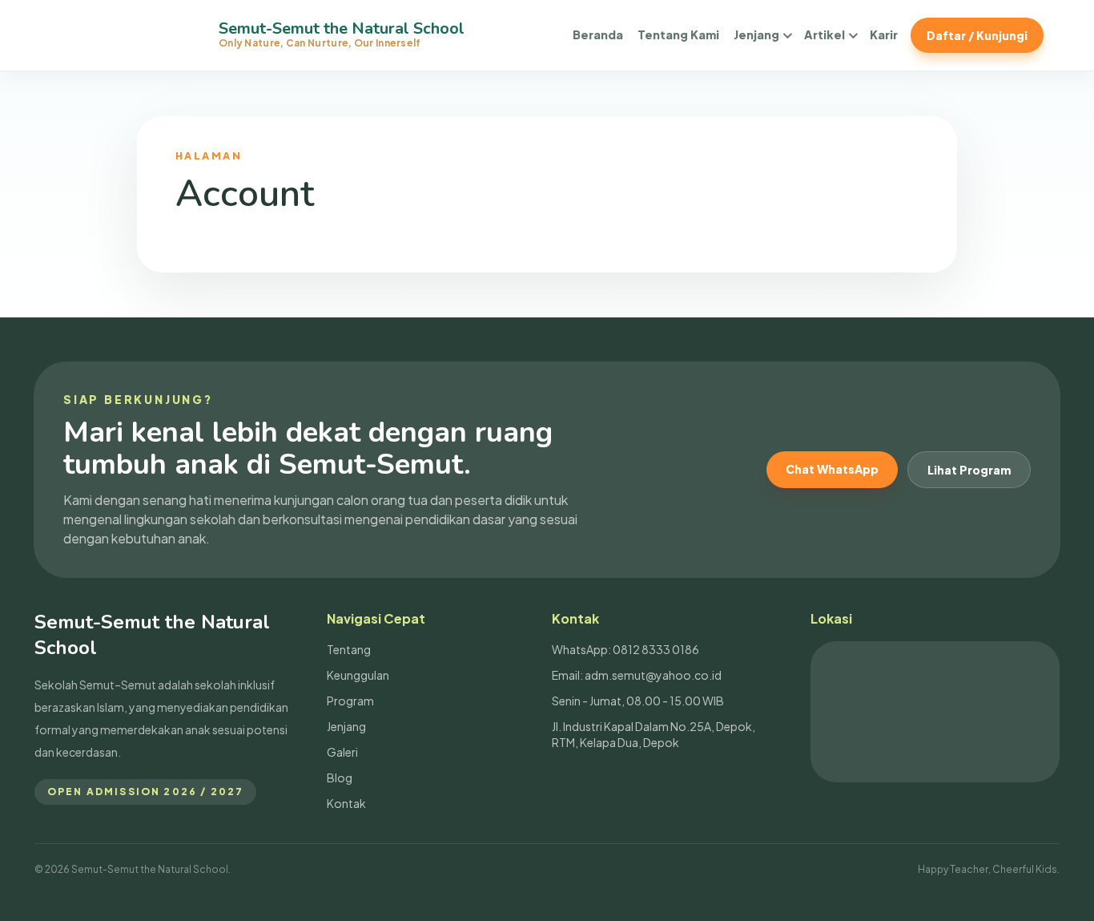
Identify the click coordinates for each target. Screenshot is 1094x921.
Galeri (342, 752)
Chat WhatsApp (832, 469)
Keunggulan (358, 675)
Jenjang (756, 34)
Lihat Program (969, 470)
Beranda (598, 34)
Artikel (824, 34)
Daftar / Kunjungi (977, 35)
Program (350, 700)
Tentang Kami (678, 34)
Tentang (349, 649)
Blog (339, 777)
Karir (884, 34)
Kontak (346, 803)
